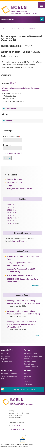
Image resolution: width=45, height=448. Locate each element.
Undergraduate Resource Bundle (19, 189)
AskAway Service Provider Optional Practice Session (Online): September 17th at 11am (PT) (22, 324)
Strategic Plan (6, 361)
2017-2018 (11, 218)
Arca (25, 374)
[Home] (20, 10)
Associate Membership (33, 356)
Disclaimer (26, 446)
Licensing (27, 381)
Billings (9, 185)
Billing (3, 379)
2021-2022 (11, 207)
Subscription (11, 109)
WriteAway (28, 384)
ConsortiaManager (18, 241)
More (37, 335)
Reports (4, 359)
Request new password (12, 153)
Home (5, 29)
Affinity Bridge (12, 446)
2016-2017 (11, 220)
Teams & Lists (29, 364)
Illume (26, 379)
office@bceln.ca (17, 426)
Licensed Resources (14, 179)
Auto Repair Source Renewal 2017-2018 (22, 29)
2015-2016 (11, 223)
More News (35, 285)
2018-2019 (11, 215)
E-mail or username (11, 137)
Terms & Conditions (14, 182)
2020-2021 (11, 210)
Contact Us (5, 356)
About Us (5, 353)
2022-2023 (11, 204)
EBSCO (13, 83)
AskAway (27, 376)
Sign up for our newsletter (24, 389)
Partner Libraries (30, 353)
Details (9, 120)
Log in (19, 446)
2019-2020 (11, 213)
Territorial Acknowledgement (17, 429)
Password (7, 145)
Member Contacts (31, 366)
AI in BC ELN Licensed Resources (20, 275)
